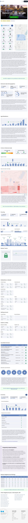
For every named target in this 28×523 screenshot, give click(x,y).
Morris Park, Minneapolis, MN (5, 503)
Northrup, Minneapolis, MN (18, 497)
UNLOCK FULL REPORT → (14, 17)
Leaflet (26, 193)
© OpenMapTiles (24, 193)
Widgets (13, 513)
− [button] (15, 26)
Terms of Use (23, 516)
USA (1, 20)
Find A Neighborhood (15, 518)
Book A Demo (25, 1)
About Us (22, 512)
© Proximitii (17, 193)
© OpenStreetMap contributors (20, 193)
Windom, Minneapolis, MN (4, 497)
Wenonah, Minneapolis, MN (5, 498)
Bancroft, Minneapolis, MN (4, 504)
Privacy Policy (23, 517)
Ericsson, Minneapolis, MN (4, 502)
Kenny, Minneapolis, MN (18, 498)
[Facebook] (1, 511)
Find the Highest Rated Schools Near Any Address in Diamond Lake (14, 389)
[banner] (2, 1)
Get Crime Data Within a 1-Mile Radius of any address (14, 206)
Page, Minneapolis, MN (4, 494)
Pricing (13, 516)
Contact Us (23, 518)
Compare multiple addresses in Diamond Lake (14, 489)
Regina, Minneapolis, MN (18, 499)
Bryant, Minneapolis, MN (4, 506)
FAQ (12, 520)
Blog (22, 513)
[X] (3, 511)
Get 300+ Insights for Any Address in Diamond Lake (14, 78)
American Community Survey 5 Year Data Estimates (11, 441)
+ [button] (15, 25)
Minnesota (4, 20)
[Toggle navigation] (22, 1)
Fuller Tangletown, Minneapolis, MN (20, 494)
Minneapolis (8, 20)
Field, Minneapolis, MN (4, 499)
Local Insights (14, 512)
